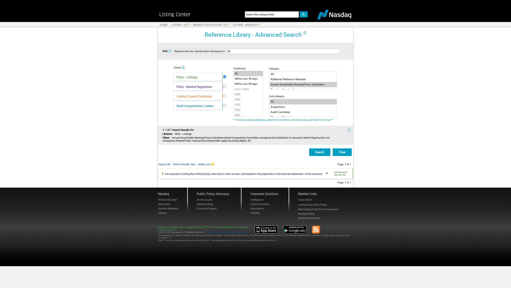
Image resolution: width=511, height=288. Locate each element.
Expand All (164, 164)
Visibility (255, 212)
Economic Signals (207, 208)
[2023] (248, 110)
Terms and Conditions (235, 232)
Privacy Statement (214, 232)
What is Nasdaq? (167, 199)
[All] (248, 73)
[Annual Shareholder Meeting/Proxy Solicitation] (303, 84)
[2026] (248, 94)
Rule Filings (320, 204)
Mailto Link (204, 164)
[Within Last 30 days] (248, 78)
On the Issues (204, 199)
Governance (257, 208)
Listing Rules (305, 204)
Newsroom (164, 204)
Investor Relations (168, 208)
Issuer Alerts (305, 199)
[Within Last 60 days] (248, 84)
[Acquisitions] (303, 107)
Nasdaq (306, 213)
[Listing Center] (197, 14)
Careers (162, 212)
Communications (259, 204)
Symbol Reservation (309, 218)
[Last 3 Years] (248, 89)
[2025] (248, 99)
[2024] (248, 104)
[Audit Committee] (303, 112)
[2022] (248, 115)
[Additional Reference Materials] (303, 79)
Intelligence (256, 199)
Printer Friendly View (184, 164)
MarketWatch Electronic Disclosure (318, 209)
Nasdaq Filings (205, 204)
